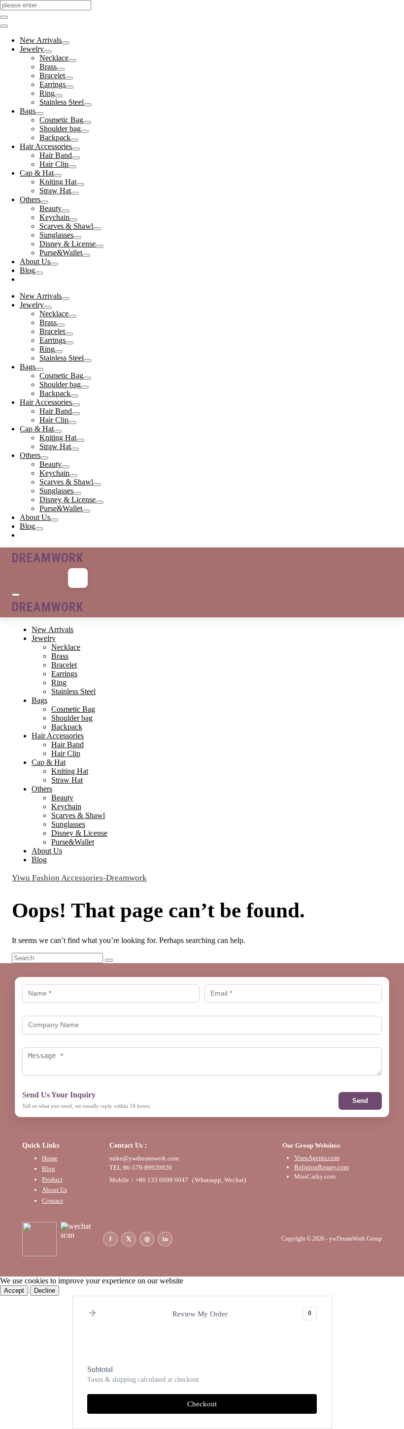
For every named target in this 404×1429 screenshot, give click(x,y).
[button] (92, 1313)
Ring (47, 93)
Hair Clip (53, 164)
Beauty (50, 208)
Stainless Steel (61, 102)
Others (30, 199)
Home (50, 1158)
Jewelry (32, 49)
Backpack (54, 137)
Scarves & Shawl (66, 226)
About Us (35, 261)
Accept (14, 1290)
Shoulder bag (60, 128)
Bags (27, 111)
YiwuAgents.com (316, 1157)
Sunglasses (56, 235)
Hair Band (55, 155)
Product (52, 1179)
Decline (44, 1290)
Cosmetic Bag (61, 120)
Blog (27, 270)
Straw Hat (55, 190)
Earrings (52, 84)
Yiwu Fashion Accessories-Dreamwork (79, 877)
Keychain (54, 217)
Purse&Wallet (60, 252)
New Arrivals (41, 40)
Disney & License (67, 244)
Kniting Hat (57, 182)
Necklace (53, 58)
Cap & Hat (37, 173)
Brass (48, 66)
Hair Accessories (46, 146)
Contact (52, 1200)
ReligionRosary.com (321, 1167)
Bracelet (52, 75)
